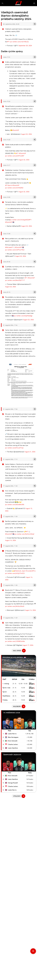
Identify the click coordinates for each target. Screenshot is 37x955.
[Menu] (34, 3)
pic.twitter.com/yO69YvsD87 (14, 156)
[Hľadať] (2, 3)
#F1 (8, 42)
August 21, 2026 (30, 452)
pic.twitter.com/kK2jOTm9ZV (15, 573)
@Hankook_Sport (20, 571)
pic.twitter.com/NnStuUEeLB (14, 606)
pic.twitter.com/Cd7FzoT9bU (14, 250)
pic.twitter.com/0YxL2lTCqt (14, 448)
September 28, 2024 (25, 45)
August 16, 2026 (10, 540)
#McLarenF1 (9, 247)
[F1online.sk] (18, 3)
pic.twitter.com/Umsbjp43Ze (19, 220)
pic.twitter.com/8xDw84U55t (14, 504)
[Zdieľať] (34, 24)
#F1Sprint (8, 185)
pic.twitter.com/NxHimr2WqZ (24, 534)
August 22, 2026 (26, 134)
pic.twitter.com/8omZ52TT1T (15, 280)
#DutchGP (15, 130)
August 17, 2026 (28, 645)
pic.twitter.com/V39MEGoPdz (15, 641)
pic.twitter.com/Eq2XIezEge (23, 316)
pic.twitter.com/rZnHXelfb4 (14, 188)
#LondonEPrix (31, 571)
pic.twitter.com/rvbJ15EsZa (19, 42)
